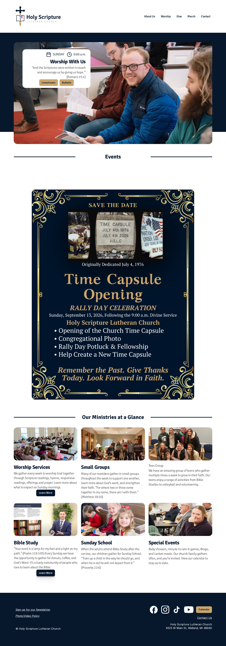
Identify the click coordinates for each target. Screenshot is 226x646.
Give (179, 16)
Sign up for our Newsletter (33, 609)
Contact (205, 16)
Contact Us (204, 617)
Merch (191, 16)
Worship (166, 16)
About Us (149, 16)
